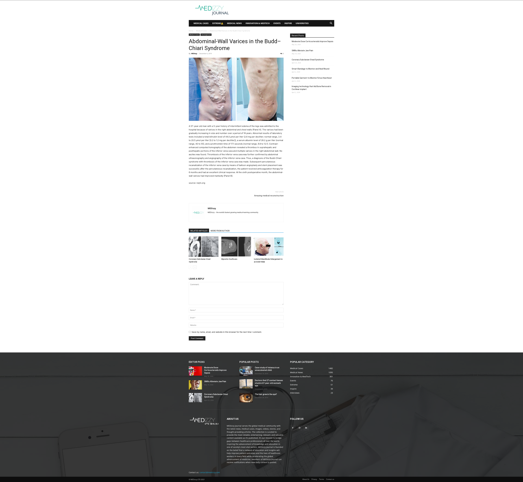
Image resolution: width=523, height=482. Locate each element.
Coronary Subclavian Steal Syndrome (308, 60)
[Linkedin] (306, 427)
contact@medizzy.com (210, 472)
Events (277, 23)
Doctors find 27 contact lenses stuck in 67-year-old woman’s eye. (269, 383)
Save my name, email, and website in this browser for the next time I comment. (227, 332)
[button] (331, 23)
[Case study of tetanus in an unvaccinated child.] (246, 371)
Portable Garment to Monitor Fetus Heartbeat (312, 78)
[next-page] (195, 267)
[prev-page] (190, 267)
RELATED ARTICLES (198, 231)
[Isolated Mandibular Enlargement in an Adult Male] (269, 246)
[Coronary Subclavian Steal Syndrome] (203, 246)
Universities (302, 23)
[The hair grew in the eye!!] (246, 397)
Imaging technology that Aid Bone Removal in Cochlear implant (311, 87)
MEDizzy (194, 53)
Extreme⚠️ (217, 23)
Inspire (288, 23)
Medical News (234, 23)
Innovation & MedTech (258, 23)
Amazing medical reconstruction (269, 195)
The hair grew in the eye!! (266, 394)
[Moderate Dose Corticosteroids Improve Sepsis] (195, 371)
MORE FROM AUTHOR (220, 231)
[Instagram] (299, 427)
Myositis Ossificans (229, 259)
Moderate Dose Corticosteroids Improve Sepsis (312, 41)
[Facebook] (292, 427)
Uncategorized (206, 35)
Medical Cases (201, 23)
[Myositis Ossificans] (236, 246)
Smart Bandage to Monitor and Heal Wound (310, 69)
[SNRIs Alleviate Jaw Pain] (195, 384)
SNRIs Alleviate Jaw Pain (302, 50)
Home (191, 31)
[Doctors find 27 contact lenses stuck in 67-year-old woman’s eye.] (246, 383)
